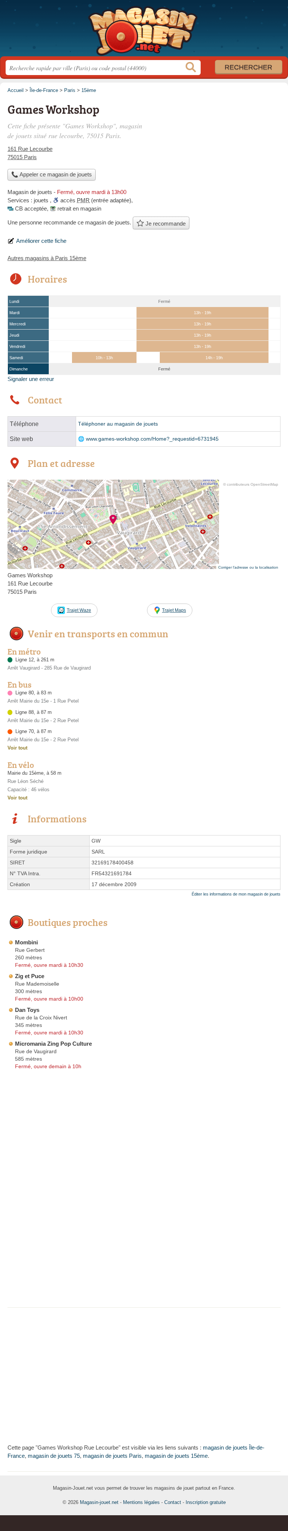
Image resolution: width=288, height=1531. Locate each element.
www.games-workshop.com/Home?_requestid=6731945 (152, 439)
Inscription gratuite (206, 1502)
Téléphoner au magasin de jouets (118, 424)
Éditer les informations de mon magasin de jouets (236, 894)
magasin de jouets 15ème (176, 1456)
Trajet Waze (79, 610)
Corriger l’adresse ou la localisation (248, 567)
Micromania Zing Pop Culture (53, 1043)
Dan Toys (27, 1010)
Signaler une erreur (31, 379)
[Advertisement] (144, 1247)
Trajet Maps (174, 610)
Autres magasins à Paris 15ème (47, 258)
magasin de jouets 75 (54, 1456)
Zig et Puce (29, 976)
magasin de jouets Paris (112, 1456)
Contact (172, 1502)
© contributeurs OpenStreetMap (250, 484)
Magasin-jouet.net (144, 31)
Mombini (26, 942)
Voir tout (17, 748)
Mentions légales (141, 1502)
